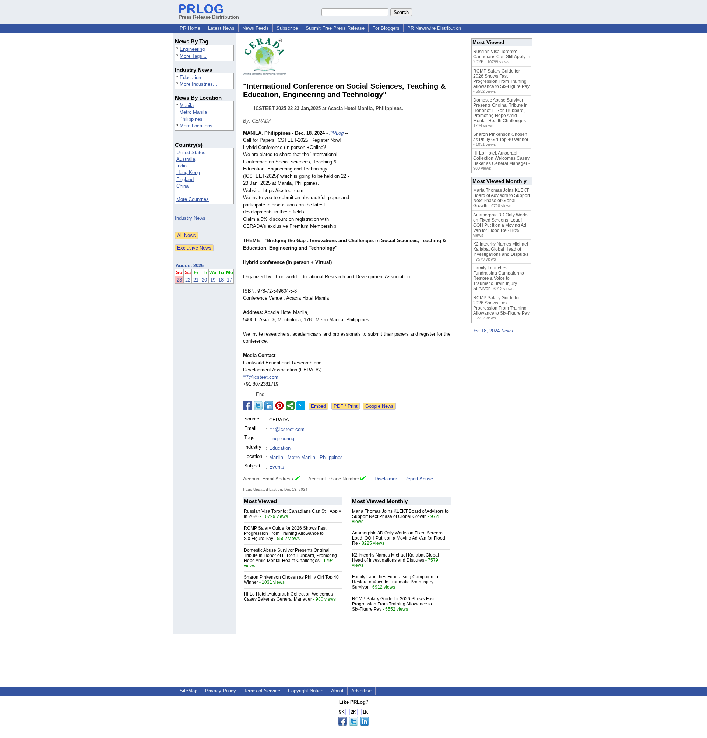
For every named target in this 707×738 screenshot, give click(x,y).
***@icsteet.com (260, 377)
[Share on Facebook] (247, 405)
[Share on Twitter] (258, 405)
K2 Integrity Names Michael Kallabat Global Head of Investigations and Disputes (395, 557)
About (337, 690)
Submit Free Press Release (335, 28)
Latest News (221, 28)
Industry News (190, 218)
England (185, 179)
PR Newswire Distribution (434, 28)
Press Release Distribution (209, 17)
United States (190, 152)
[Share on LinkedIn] (268, 405)
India (181, 166)
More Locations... (198, 125)
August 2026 (190, 265)
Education (190, 77)
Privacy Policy (220, 690)
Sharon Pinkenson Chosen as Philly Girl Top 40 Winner (500, 137)
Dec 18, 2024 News (492, 330)
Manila (187, 105)
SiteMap (188, 690)
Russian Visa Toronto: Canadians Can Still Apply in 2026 (501, 56)
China (182, 186)
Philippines (191, 119)
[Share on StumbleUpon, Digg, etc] (290, 405)
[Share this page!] (353, 724)
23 (179, 280)
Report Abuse (418, 478)
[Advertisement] (409, 184)
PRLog (336, 133)
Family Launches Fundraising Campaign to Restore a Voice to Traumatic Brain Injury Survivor (395, 582)
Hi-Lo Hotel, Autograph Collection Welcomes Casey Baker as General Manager (288, 597)
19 (212, 280)
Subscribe (287, 28)
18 (221, 280)
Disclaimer (385, 478)
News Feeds (255, 28)
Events (276, 467)
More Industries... (198, 84)
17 (229, 280)
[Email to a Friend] (300, 405)
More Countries (192, 199)
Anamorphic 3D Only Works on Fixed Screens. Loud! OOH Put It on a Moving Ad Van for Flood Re (398, 538)
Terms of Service (262, 690)
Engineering (192, 49)
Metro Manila (193, 112)
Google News (379, 406)
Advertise (361, 690)
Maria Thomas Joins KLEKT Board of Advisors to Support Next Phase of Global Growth (400, 514)
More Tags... (193, 56)
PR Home (190, 28)
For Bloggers (386, 28)
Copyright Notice (305, 690)
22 (187, 280)
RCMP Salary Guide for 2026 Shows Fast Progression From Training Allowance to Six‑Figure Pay (285, 533)
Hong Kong (188, 172)
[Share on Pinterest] (279, 405)
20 (204, 280)
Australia (185, 159)
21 (195, 280)
